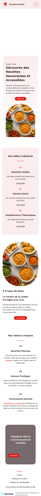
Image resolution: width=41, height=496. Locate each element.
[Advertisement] (20, 31)
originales (8, 360)
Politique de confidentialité (19, 482)
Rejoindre (13, 455)
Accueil (19, 472)
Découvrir (20, 99)
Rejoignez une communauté (14, 403)
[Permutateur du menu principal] (36, 4)
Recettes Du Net (17, 4)
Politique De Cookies (19, 479)
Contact (19, 475)
